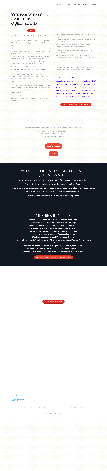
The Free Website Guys (37, 407)
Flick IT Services (75, 407)
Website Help (15, 400)
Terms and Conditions (18, 399)
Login (64, 4)
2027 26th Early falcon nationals (76, 105)
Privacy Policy (15, 398)
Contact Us (86, 4)
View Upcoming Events (53, 302)
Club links (93, 4)
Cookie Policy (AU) (17, 396)
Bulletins (70, 4)
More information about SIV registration (53, 257)
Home (59, 4)
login (31, 30)
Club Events (77, 4)
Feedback (14, 397)
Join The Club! (53, 146)
